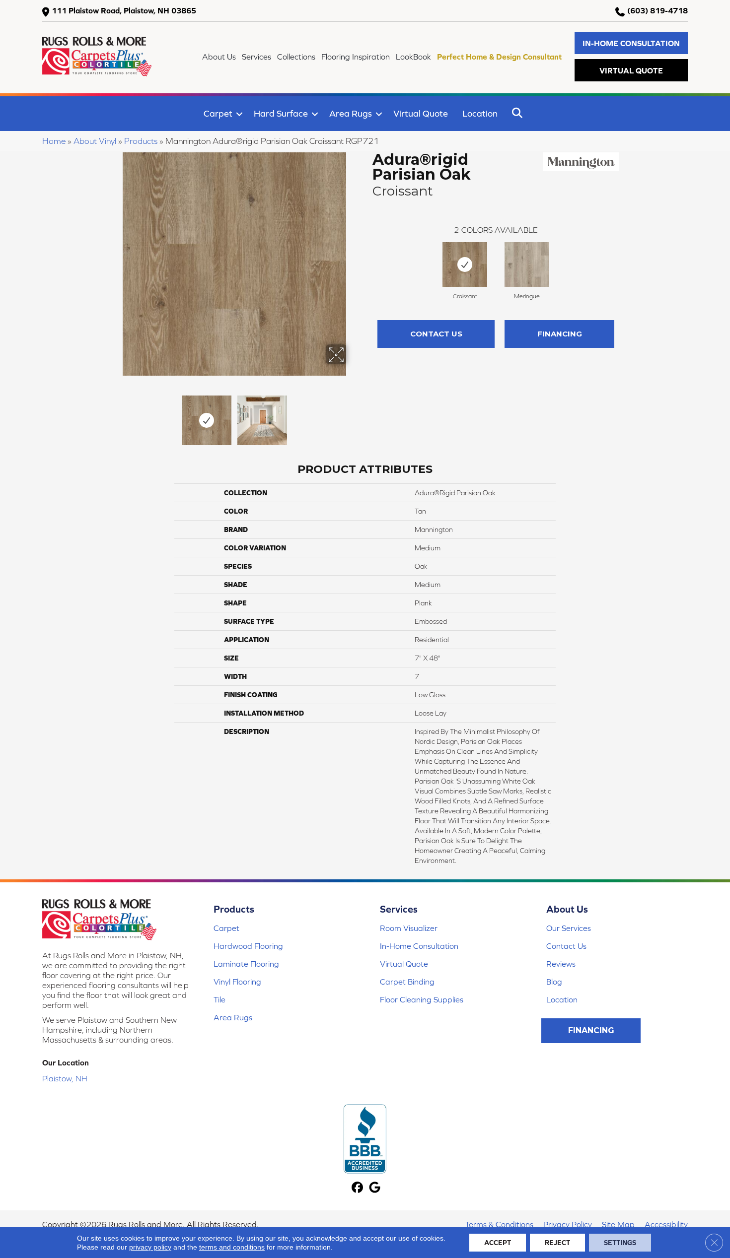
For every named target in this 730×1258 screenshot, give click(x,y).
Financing (559, 333)
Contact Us (436, 333)
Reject (557, 1243)
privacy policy (150, 1247)
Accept (497, 1243)
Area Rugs (350, 113)
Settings (620, 1243)
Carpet (218, 113)
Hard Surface (281, 113)
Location (480, 113)
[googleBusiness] (374, 1188)
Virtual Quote (420, 113)
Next (353, 415)
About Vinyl (94, 141)
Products (140, 141)
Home (54, 141)
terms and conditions (232, 1247)
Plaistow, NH (64, 1078)
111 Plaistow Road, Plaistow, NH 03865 (124, 10)
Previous (116, 415)
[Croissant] (465, 264)
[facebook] (357, 1188)
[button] (631, 43)
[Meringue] (527, 264)
